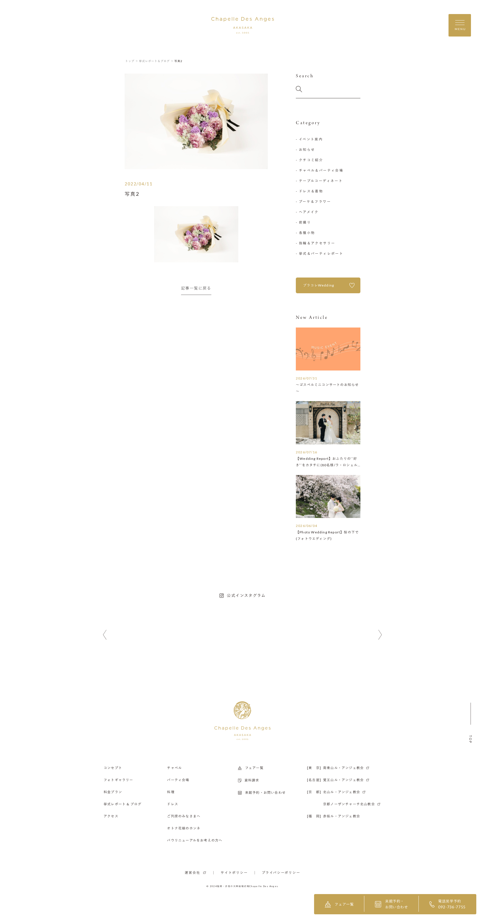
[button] (105, 635)
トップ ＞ (131, 61)
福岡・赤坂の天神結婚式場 (233, 886)
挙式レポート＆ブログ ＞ (156, 61)
